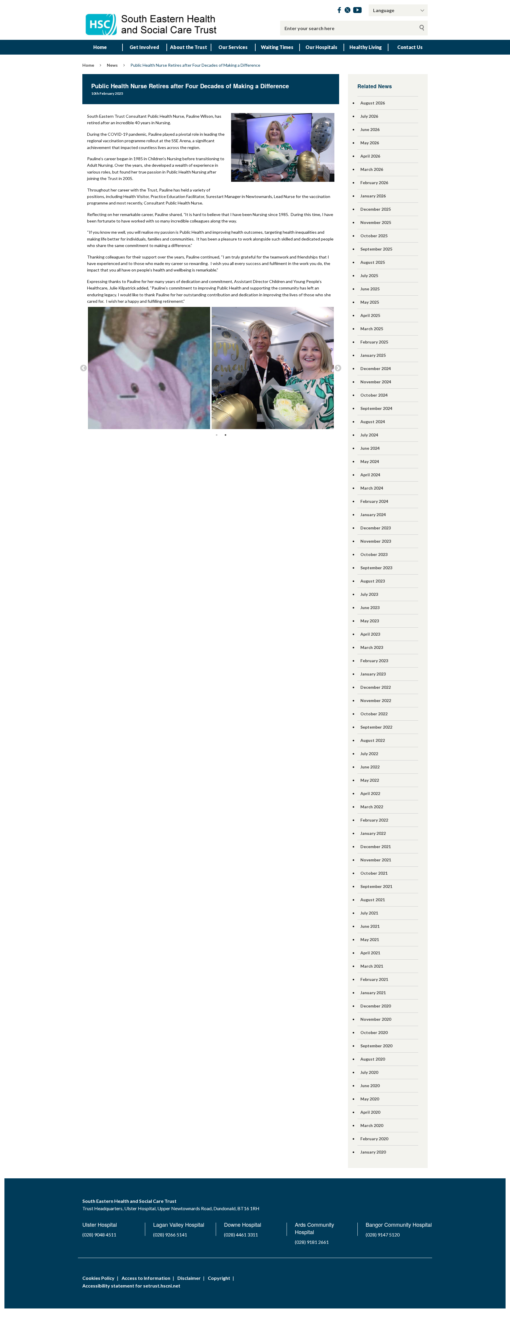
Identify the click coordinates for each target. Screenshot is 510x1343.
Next (338, 368)
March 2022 (371, 806)
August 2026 (372, 102)
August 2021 (372, 899)
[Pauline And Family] (149, 368)
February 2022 (374, 819)
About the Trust (188, 47)
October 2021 (374, 873)
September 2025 (376, 248)
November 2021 (375, 859)
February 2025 (374, 341)
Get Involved (144, 47)
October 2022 (374, 713)
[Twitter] (347, 11)
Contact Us (410, 47)
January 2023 (373, 673)
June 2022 (370, 766)
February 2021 (374, 979)
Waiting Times (277, 47)
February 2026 (374, 182)
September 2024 (376, 408)
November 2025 (375, 222)
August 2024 (372, 421)
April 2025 (370, 315)
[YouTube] (357, 11)
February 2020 (374, 1138)
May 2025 (369, 302)
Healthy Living (365, 47)
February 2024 (374, 501)
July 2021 (369, 912)
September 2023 (376, 567)
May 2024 (369, 461)
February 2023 (374, 660)
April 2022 (370, 793)
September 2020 (376, 1045)
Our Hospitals (321, 47)
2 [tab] (225, 435)
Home (100, 47)
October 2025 (374, 235)
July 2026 (369, 116)
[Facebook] (339, 11)
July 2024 (369, 434)
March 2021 (371, 966)
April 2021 (370, 952)
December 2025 (375, 209)
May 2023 (369, 620)
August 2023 (372, 580)
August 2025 (372, 262)
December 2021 (375, 846)
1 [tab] (217, 435)
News (112, 65)
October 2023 (374, 554)
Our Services (233, 47)
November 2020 (375, 1019)
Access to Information (146, 1278)
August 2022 (372, 740)
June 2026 (370, 129)
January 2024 (373, 514)
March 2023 (371, 647)
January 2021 (373, 992)
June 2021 (370, 926)
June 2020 (370, 1085)
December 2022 (375, 687)
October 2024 (374, 394)
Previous (83, 368)
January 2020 (373, 1151)
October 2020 (374, 1032)
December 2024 (375, 368)
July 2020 (369, 1072)
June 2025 (370, 288)
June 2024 (370, 448)
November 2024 (375, 381)
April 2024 (370, 474)
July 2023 (369, 594)
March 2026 (371, 169)
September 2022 (376, 726)
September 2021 (376, 886)
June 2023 (370, 607)
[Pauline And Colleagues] (273, 368)
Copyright (219, 1278)
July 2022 (369, 753)
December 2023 (375, 527)
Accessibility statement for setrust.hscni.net (131, 1285)
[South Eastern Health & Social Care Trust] (152, 20)
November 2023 (375, 541)
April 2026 (370, 155)
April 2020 (370, 1112)
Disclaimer (189, 1278)
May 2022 (369, 780)
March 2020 (371, 1125)
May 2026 (369, 142)
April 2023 (370, 634)
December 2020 (375, 1005)
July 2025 (369, 275)
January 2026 (373, 195)
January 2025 (373, 355)
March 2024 (371, 487)
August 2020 (372, 1058)
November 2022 (375, 700)
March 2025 (371, 328)
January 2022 (373, 833)
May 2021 (369, 939)
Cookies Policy (98, 1278)
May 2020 (369, 1098)
